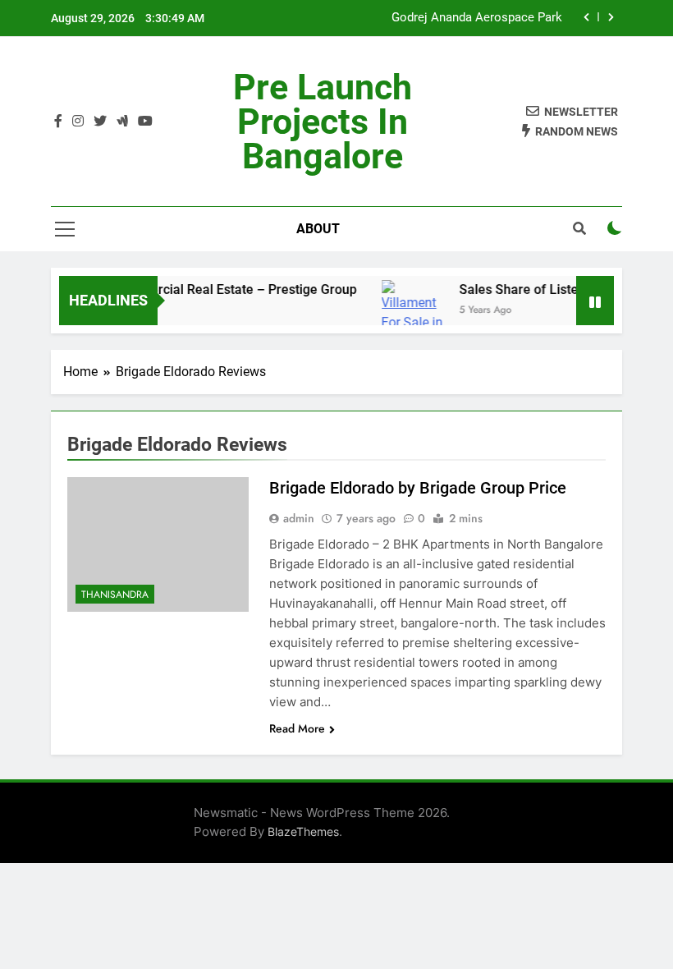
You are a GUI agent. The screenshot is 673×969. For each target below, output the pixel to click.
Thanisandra (115, 594)
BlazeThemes (303, 831)
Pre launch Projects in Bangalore (322, 122)
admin (298, 518)
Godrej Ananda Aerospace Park (476, 18)
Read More (297, 728)
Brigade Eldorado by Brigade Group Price (417, 488)
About (318, 229)
